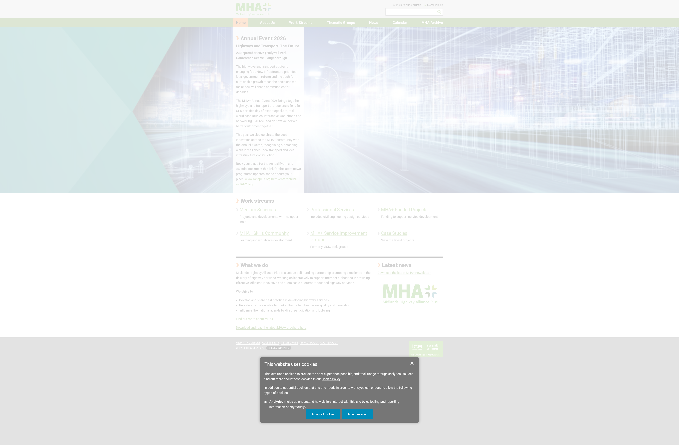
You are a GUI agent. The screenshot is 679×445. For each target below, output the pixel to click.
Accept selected (357, 414)
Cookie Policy (331, 379)
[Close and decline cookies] (412, 363)
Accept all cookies (323, 414)
